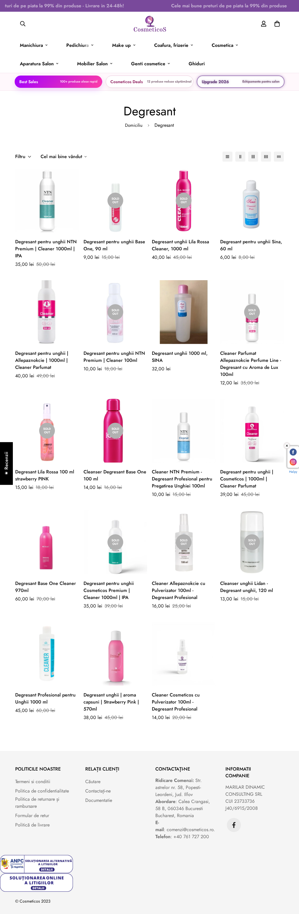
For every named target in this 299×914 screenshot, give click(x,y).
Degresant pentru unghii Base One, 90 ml (114, 245)
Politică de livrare (32, 824)
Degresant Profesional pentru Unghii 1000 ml (45, 698)
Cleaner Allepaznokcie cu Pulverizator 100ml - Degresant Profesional (178, 590)
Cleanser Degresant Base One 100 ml (115, 475)
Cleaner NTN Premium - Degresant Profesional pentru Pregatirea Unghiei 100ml (182, 478)
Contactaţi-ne (98, 791)
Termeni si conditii (32, 781)
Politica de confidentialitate (42, 791)
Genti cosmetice (148, 63)
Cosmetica (222, 45)
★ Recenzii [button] (6, 463)
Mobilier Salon (92, 63)
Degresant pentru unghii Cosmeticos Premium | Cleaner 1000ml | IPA (109, 590)
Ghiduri (197, 63)
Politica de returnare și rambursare (37, 802)
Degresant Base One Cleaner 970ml (45, 587)
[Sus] (287, 882)
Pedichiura (77, 45)
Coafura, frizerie (171, 45)
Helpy (293, 471)
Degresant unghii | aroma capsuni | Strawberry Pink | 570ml (111, 702)
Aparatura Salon (37, 63)
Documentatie (98, 800)
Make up (121, 45)
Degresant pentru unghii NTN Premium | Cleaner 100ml (114, 357)
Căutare (92, 781)
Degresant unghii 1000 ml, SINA (180, 357)
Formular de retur (32, 815)
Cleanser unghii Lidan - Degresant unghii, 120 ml (246, 587)
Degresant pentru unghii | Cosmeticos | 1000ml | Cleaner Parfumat (246, 478)
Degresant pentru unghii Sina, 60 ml (251, 245)
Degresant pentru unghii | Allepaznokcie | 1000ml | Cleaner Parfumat (41, 360)
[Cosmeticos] (149, 24)
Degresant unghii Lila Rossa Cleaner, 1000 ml (180, 245)
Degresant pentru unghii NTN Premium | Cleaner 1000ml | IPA (46, 248)
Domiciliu (133, 125)
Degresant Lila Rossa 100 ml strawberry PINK (44, 475)
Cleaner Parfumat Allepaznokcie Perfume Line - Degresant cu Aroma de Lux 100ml (250, 364)
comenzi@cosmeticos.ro (190, 829)
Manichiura (31, 45)
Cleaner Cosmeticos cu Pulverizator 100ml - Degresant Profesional (176, 702)
